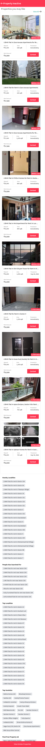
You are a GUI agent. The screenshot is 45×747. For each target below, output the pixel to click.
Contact (33, 54)
